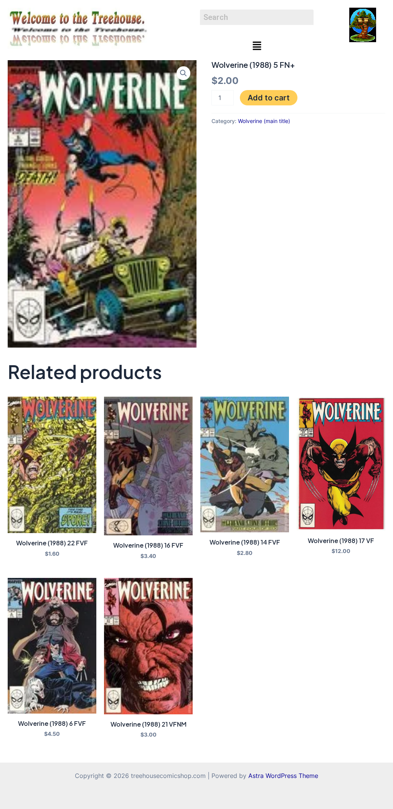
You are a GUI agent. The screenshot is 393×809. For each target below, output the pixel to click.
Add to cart (269, 97)
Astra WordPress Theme (283, 775)
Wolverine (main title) (264, 121)
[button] (256, 46)
